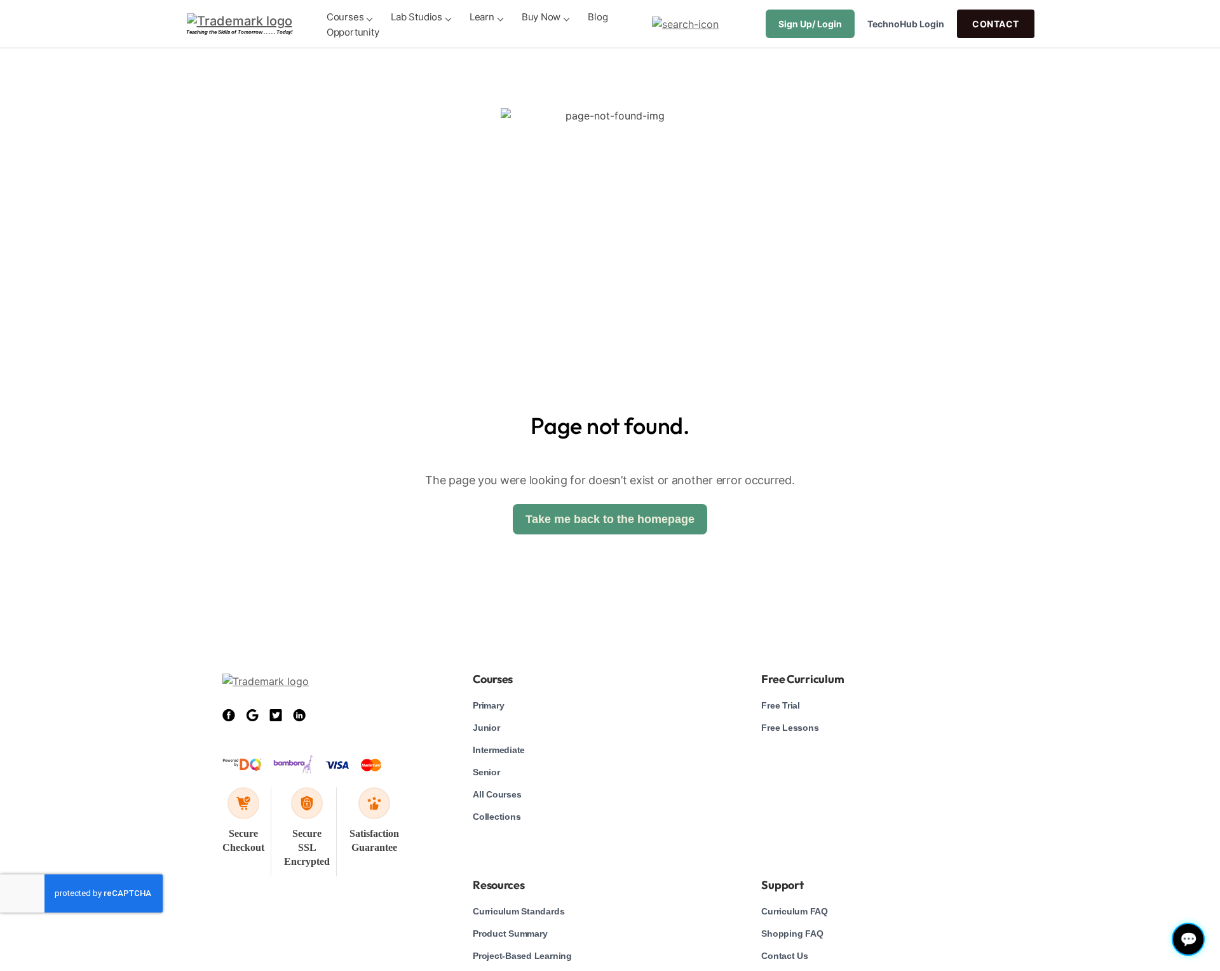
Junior (486, 728)
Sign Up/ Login (810, 23)
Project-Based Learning (522, 956)
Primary (488, 705)
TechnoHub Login (905, 23)
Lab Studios (416, 17)
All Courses (497, 794)
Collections (496, 816)
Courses (345, 17)
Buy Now (541, 17)
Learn (482, 17)
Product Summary (510, 933)
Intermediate (499, 750)
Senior (486, 772)
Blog (597, 17)
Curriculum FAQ (794, 911)
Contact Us (784, 956)
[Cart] (745, 24)
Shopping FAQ (792, 933)
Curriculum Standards (518, 911)
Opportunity (353, 32)
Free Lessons (789, 728)
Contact (995, 23)
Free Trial (780, 705)
